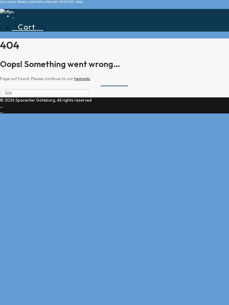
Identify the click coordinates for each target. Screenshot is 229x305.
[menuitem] (120, 27)
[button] (13, 16)
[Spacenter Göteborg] (114, 13)
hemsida (82, 78)
